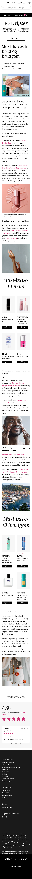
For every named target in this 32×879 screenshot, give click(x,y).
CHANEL (5, 593)
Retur (3, 797)
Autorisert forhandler (8, 765)
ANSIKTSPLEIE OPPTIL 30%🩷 (15, 15)
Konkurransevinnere (8, 778)
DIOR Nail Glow (11, 238)
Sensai (4, 317)
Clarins (20, 556)
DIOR (19, 354)
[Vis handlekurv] (29, 3)
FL (16, 23)
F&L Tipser (5, 776)
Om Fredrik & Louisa (8, 762)
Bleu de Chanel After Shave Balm (13, 455)
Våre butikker (6, 769)
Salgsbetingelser (7, 795)
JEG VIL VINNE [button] (16, 867)
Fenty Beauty (22, 317)
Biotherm (6, 556)
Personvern (5, 772)
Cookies (4, 774)
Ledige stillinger (7, 807)
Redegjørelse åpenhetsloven (11, 767)
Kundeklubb (5, 793)
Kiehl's (4, 354)
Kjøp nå (7, 327)
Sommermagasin (7, 781)
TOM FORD (21, 593)
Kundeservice (6, 790)
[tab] (11, 743)
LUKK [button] (16, 874)
